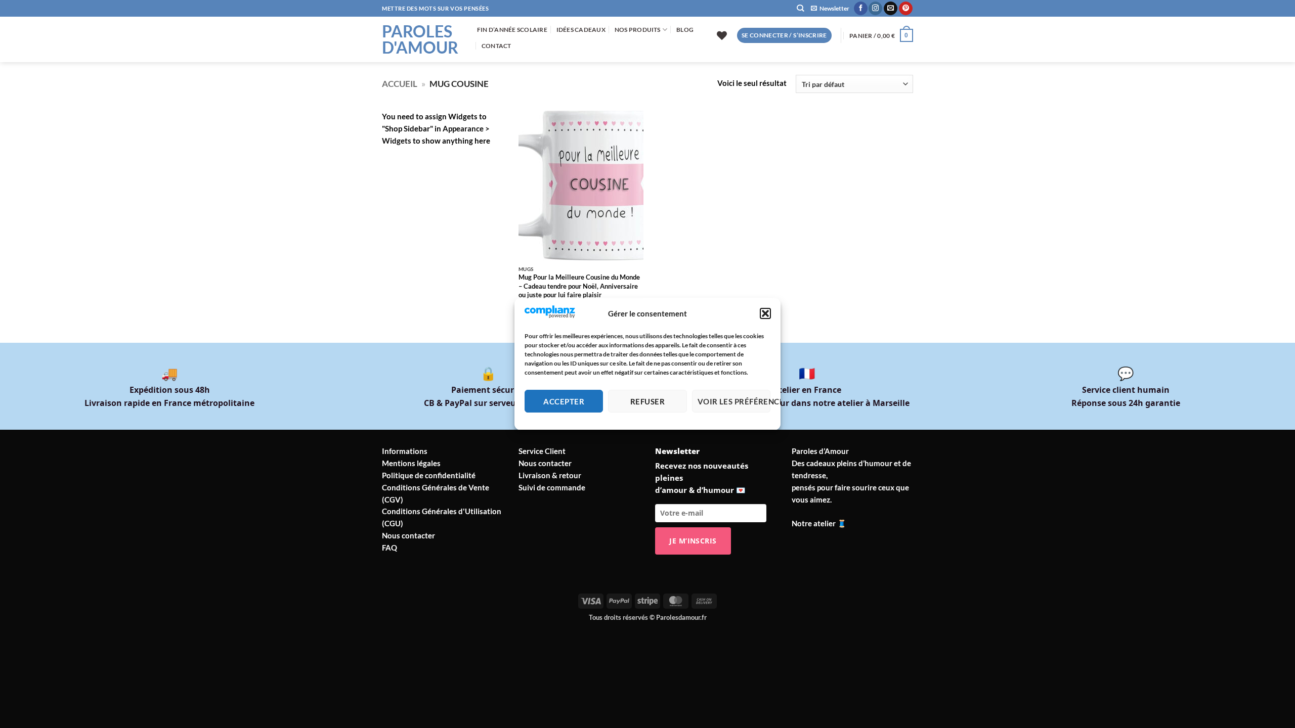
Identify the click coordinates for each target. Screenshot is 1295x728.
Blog (685, 29)
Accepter (563, 401)
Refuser (647, 401)
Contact (496, 46)
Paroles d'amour (420, 39)
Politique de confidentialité (429, 475)
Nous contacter (408, 535)
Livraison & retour (550, 475)
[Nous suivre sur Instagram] (875, 9)
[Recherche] (800, 8)
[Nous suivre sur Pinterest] (906, 9)
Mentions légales (411, 463)
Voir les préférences (734, 401)
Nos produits (638, 29)
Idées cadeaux (581, 29)
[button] (765, 314)
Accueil (399, 83)
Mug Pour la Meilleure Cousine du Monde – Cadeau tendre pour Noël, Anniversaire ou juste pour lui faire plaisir (579, 286)
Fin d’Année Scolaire (512, 29)
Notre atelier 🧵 (819, 523)
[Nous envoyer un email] (890, 9)
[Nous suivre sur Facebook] (861, 9)
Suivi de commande (552, 487)
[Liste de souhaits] (722, 35)
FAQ (389, 547)
